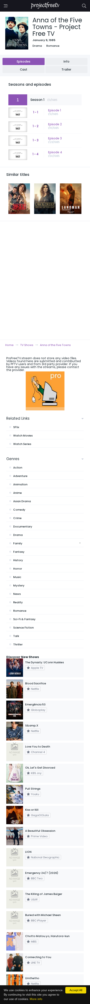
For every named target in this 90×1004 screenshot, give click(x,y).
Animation (20, 484)
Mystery (18, 585)
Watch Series (22, 444)
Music (17, 577)
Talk (16, 636)
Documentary (22, 527)
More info (36, 999)
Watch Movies (23, 436)
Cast (23, 69)
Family (17, 543)
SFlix (16, 427)
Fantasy (18, 552)
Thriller (18, 644)
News (17, 594)
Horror (17, 569)
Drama (37, 45)
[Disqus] (45, 280)
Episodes (23, 61)
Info (66, 61)
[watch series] (45, 390)
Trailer (66, 69)
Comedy (19, 510)
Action (17, 468)
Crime (17, 518)
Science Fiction (23, 628)
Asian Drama (22, 501)
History (18, 560)
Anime (17, 493)
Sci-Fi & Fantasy (24, 619)
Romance (52, 45)
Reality (18, 602)
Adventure (20, 476)
